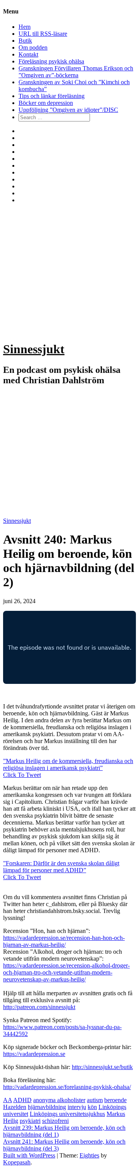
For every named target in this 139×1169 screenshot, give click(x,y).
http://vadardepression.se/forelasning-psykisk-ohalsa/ (67, 1087)
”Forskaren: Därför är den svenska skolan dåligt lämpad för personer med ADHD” (61, 866)
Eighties (89, 1155)
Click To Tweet (22, 775)
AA (7, 1100)
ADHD (22, 1100)
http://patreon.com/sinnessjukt (39, 1007)
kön (92, 1107)
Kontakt (28, 54)
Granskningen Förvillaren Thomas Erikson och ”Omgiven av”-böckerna (76, 71)
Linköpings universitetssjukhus (67, 1114)
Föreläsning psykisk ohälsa (51, 61)
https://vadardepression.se (34, 1054)
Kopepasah (17, 1162)
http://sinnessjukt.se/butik (102, 1067)
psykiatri (30, 1120)
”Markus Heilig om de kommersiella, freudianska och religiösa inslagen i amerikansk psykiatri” (68, 764)
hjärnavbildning (47, 1107)
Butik (25, 40)
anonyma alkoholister (59, 1100)
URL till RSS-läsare (43, 33)
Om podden (33, 47)
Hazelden (14, 1107)
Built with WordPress (29, 1155)
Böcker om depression (46, 103)
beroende (115, 1100)
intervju (77, 1107)
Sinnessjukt (33, 349)
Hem (25, 26)
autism (95, 1100)
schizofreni (55, 1120)
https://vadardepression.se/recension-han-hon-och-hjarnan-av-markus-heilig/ (64, 941)
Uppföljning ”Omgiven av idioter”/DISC (68, 109)
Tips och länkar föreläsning (52, 96)
